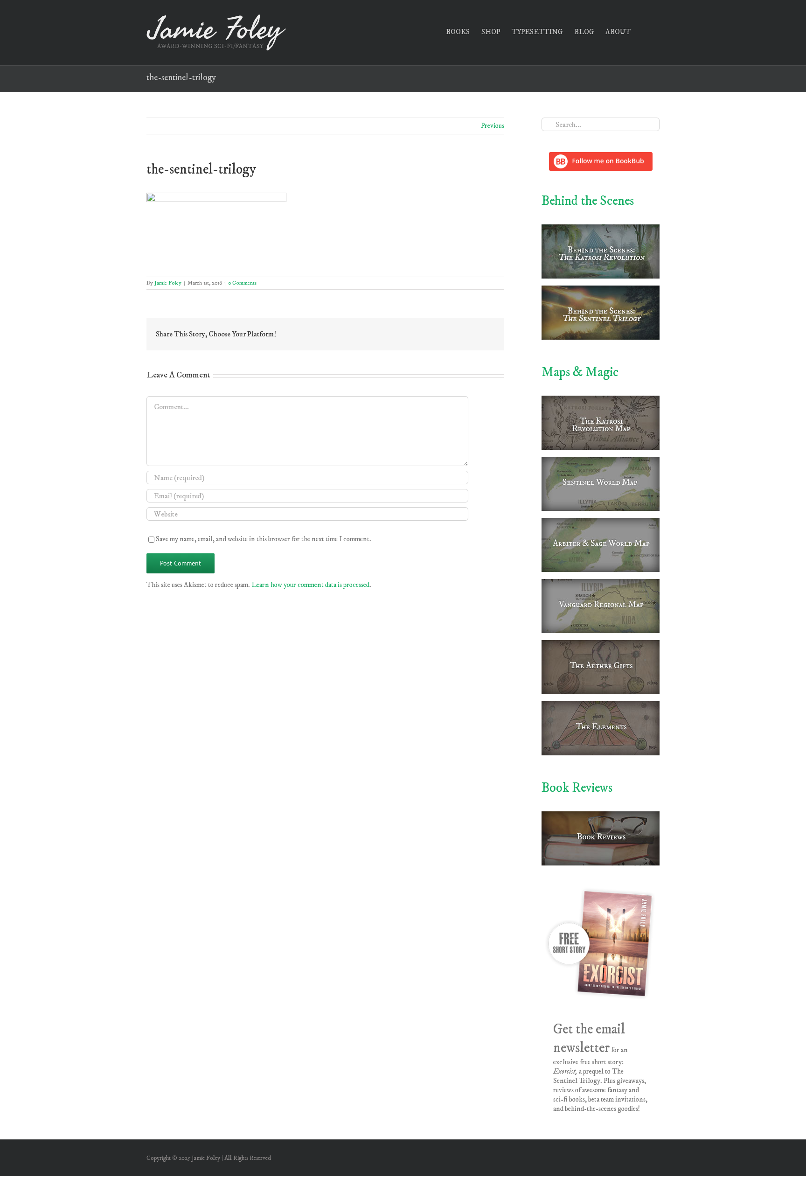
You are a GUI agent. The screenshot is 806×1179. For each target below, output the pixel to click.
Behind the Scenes (588, 201)
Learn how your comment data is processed (310, 584)
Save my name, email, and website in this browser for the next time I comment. (263, 539)
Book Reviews (577, 788)
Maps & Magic (580, 372)
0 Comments (242, 282)
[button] (645, 31)
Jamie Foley (167, 282)
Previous (492, 125)
